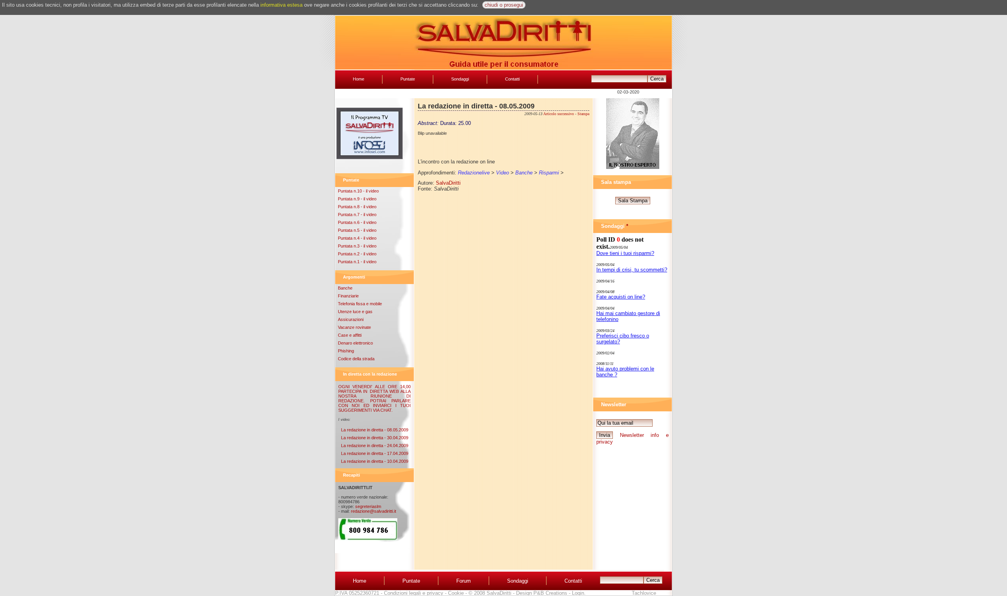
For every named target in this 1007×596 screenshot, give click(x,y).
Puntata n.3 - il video (357, 246)
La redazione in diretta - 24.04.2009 (374, 445)
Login (578, 593)
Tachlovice (644, 593)
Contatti (512, 79)
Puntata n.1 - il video (357, 261)
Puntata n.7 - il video (357, 214)
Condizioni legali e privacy (413, 593)
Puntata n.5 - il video (357, 230)
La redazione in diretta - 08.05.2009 (374, 429)
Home (358, 79)
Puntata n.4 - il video (357, 238)
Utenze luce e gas (355, 311)
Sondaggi (460, 79)
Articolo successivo (558, 114)
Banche (345, 288)
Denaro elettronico (355, 343)
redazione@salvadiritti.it (373, 511)
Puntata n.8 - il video (357, 206)
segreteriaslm (368, 506)
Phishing (346, 350)
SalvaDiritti (448, 183)
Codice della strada (356, 358)
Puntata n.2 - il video (357, 253)
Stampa (583, 114)
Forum (463, 581)
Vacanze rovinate (354, 327)
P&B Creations (550, 593)
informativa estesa (281, 5)
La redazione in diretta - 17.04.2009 (374, 453)
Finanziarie (348, 295)
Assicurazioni (350, 319)
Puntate (407, 79)
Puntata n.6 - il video (357, 222)
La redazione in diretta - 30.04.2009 (374, 437)
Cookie (456, 593)
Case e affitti (349, 335)
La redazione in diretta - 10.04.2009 (374, 461)
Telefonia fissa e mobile (360, 303)
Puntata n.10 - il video (358, 191)
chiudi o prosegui (504, 5)
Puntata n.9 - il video (357, 198)
